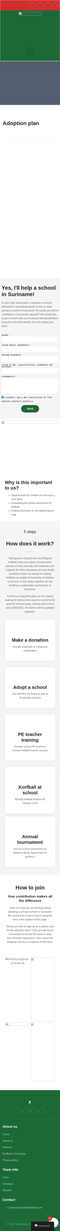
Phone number (11, 355)
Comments (8, 377)
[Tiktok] (56, 5)
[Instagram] (40, 5)
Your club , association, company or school (27, 366)
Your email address (16, 345)
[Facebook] (32, 5)
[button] (30, 52)
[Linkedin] (48, 5)
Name (5, 335)
